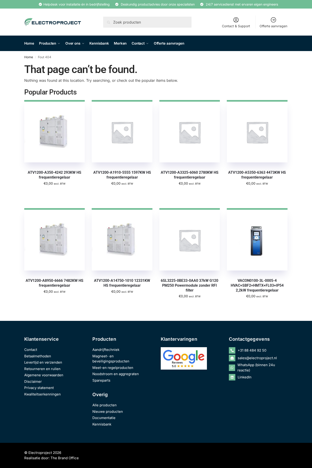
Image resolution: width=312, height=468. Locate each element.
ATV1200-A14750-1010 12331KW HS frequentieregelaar (122, 283)
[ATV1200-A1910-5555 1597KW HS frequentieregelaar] (122, 131)
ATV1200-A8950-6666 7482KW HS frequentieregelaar (54, 283)
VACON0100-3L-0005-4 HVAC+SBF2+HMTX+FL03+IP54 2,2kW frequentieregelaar (257, 285)
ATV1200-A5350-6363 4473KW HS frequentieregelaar (257, 174)
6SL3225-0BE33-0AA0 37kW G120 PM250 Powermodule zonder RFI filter (189, 285)
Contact (30, 349)
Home (28, 57)
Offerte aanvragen (273, 26)
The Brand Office (65, 458)
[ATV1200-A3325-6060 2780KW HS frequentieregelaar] (189, 131)
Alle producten (104, 405)
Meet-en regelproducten (112, 367)
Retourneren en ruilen (42, 369)
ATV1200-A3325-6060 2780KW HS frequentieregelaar (189, 174)
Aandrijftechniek (105, 349)
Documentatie (103, 418)
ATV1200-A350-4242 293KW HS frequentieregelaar (54, 174)
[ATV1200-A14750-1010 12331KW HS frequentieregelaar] (122, 239)
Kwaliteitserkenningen (42, 394)
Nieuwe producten (107, 411)
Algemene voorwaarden (43, 375)
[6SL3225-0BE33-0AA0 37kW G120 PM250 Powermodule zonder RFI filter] (189, 239)
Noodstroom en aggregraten (115, 374)
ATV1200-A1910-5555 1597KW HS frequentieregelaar (122, 174)
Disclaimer (33, 381)
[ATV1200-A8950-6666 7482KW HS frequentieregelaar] (54, 239)
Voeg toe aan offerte (54, 193)
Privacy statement (39, 388)
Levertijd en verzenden (43, 362)
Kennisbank (101, 424)
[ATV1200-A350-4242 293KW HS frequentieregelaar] (54, 131)
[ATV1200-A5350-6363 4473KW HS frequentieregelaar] (257, 131)
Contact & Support (236, 26)
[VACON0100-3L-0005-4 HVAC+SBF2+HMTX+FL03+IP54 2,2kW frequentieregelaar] (257, 239)
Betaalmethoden (37, 356)
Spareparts (101, 380)
